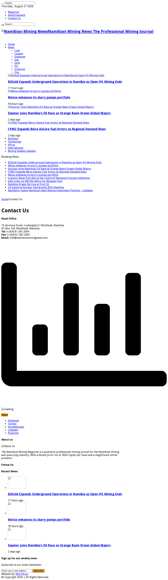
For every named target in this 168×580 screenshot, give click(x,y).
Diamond (19, 56)
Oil (16, 66)
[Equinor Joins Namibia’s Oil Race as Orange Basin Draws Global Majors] (51, 107)
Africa (11, 144)
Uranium (19, 69)
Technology (14, 141)
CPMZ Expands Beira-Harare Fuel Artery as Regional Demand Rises (57, 129)
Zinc (16, 72)
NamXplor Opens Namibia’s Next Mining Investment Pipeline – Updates (50, 190)
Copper (18, 53)
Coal (17, 50)
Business (13, 138)
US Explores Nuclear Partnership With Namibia (36, 187)
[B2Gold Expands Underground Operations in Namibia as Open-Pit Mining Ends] (56, 75)
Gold (17, 62)
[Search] (2, 3)
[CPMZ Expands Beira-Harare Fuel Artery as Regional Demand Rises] (48, 122)
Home (11, 44)
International (15, 147)
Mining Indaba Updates (22, 151)
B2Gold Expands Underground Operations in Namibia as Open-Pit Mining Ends (65, 81)
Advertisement (16, 15)
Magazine (13, 12)
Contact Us (14, 18)
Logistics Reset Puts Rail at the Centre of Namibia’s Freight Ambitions (49, 178)
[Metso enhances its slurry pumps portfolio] (34, 91)
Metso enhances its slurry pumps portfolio (39, 97)
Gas (16, 59)
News (11, 47)
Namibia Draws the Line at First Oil (28, 184)
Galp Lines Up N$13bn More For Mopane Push (35, 181)
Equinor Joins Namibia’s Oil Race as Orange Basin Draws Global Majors (59, 113)
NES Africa (22, 574)
